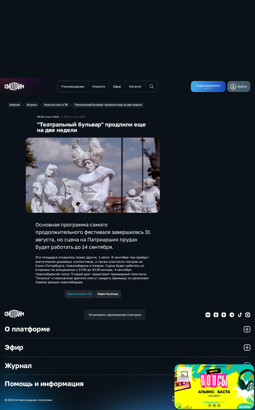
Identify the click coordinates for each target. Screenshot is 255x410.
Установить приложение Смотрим (115, 315)
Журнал (32, 104)
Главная (15, 104)
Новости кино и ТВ (55, 104)
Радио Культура (108, 293)
